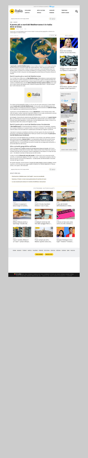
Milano (61, 49)
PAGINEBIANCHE (47, 274)
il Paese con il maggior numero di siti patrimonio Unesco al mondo (31, 148)
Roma (36, 202)
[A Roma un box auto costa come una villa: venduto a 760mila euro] (66, 214)
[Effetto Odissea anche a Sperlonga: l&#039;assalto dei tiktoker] (22, 214)
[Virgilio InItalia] (16, 11)
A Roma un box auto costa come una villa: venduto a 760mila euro (65, 223)
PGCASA (42, 274)
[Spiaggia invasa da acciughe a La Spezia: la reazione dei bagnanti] (69, 61)
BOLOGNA (46, 250)
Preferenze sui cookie (35, 275)
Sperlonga (15, 220)
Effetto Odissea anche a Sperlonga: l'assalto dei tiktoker (20, 223)
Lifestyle (27, 12)
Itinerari (51, 12)
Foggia (58, 202)
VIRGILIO (26, 274)
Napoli (58, 238)
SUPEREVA (72, 274)
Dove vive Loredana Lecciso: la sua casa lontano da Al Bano (68, 52)
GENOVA (53, 250)
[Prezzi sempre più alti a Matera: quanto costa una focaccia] (44, 232)
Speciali (39, 12)
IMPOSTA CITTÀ (49, 254)
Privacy (25, 275)
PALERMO (35, 250)
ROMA (14, 250)
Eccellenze (28, 10)
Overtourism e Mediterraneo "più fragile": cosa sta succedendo (28, 176)
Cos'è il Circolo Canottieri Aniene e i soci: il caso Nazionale (42, 205)
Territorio (64, 10)
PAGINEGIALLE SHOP (36, 274)
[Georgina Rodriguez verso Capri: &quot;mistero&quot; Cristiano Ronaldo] (66, 232)
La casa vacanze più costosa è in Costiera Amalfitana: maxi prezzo (29, 181)
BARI (68, 250)
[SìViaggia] (51, 6)
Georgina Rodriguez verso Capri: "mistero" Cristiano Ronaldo (64, 241)
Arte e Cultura (41, 10)
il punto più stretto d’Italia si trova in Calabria (40, 162)
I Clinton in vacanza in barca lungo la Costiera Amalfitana (20, 205)
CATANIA (64, 250)
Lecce (36, 220)
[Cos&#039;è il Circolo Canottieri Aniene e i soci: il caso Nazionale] (44, 196)
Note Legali (21, 275)
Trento (61, 84)
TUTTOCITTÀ (52, 274)
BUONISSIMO (67, 274)
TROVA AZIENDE (39, 254)
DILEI (55, 274)
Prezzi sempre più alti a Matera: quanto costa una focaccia (43, 241)
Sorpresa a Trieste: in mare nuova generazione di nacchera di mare (29, 179)
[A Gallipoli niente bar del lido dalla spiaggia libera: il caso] (44, 214)
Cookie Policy (29, 275)
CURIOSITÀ (15, 22)
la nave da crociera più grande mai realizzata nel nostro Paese (25, 114)
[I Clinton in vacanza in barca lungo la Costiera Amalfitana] (22, 196)
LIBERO (23, 274)
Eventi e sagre (65, 12)
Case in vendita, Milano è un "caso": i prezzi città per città (21, 241)
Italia (25, 28)
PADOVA (73, 250)
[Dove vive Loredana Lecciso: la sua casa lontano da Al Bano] (69, 43)
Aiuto (40, 275)
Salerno (14, 202)
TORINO (25, 250)
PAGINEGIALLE (30, 274)
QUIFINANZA (63, 274)
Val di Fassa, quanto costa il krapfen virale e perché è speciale (68, 88)
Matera (36, 238)
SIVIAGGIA (58, 274)
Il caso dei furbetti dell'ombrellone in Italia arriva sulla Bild (64, 205)
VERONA (58, 250)
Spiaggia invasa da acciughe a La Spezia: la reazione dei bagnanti (68, 70)
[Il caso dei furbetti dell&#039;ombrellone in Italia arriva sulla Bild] (66, 196)
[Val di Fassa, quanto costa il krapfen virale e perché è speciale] (69, 79)
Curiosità (51, 10)
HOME (11, 22)
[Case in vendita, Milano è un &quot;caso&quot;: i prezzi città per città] (22, 232)
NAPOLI (30, 250)
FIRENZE (41, 250)
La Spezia (62, 67)
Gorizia (17, 28)
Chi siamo (17, 275)
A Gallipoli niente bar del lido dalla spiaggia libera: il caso (43, 223)
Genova (21, 28)
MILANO (19, 250)
